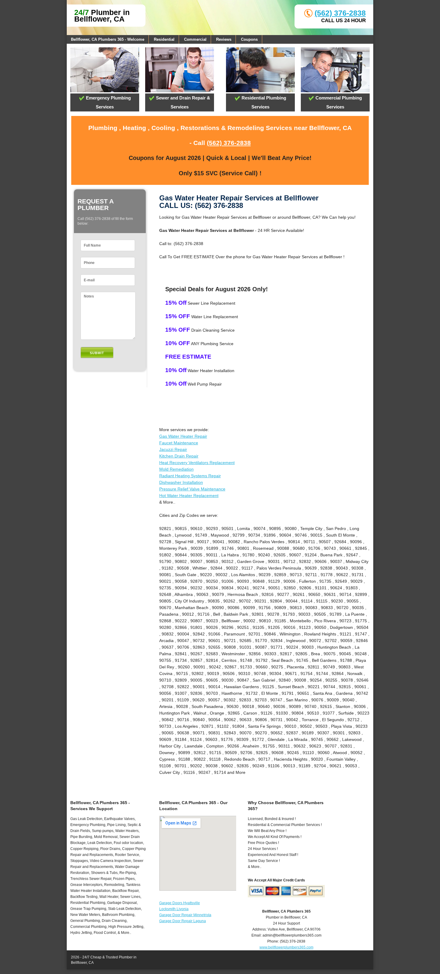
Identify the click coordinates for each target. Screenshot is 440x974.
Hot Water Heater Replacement (189, 495)
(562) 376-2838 (340, 13)
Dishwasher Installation (181, 482)
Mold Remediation (176, 469)
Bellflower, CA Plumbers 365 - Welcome (107, 39)
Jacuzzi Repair (173, 449)
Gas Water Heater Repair (183, 436)
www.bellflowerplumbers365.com (286, 947)
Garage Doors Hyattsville (179, 903)
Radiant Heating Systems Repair (190, 475)
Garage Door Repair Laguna (182, 921)
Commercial (195, 39)
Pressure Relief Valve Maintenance (192, 489)
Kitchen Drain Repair (178, 456)
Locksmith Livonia (174, 909)
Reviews (223, 39)
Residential (164, 39)
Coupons (249, 39)
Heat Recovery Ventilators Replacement (197, 462)
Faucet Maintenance (178, 442)
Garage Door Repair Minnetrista (185, 915)
